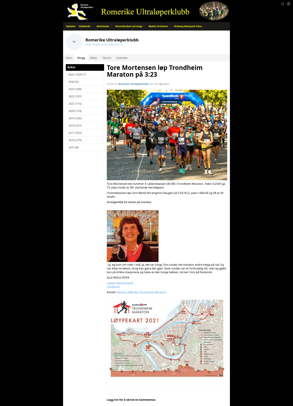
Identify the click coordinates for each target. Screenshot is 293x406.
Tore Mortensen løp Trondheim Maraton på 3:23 (155, 71)
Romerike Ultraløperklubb (133, 84)
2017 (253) (75, 133)
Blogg (81, 58)
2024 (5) (74, 82)
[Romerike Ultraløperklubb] (146, 10)
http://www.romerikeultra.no (104, 44)
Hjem (69, 58)
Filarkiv (106, 58)
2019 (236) (75, 118)
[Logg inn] (289, 4)
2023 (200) (75, 89)
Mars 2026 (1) (77, 74)
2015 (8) (74, 147)
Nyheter (71, 26)
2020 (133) (75, 111)
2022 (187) (75, 96)
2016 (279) (75, 140)
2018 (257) (75, 125)
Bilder (93, 58)
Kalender (122, 58)
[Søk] (282, 4)
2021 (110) (75, 104)
